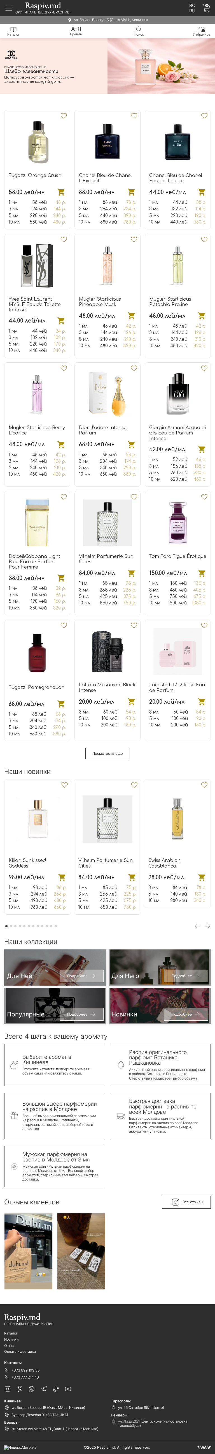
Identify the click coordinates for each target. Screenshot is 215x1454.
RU (192, 10)
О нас (9, 1345)
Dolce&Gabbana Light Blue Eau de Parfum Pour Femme (34, 562)
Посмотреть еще (107, 753)
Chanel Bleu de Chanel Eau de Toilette (175, 178)
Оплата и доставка (20, 1351)
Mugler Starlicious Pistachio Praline (170, 302)
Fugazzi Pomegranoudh (36, 687)
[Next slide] (207, 926)
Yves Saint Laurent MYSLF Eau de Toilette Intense (35, 304)
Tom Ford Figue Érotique (177, 556)
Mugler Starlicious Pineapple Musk (100, 302)
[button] (89, 97)
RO (192, 5)
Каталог (10, 1333)
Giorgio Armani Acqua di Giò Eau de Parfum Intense (177, 433)
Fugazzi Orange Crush (35, 175)
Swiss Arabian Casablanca (164, 863)
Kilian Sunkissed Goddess (27, 863)
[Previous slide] (197, 926)
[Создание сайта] (204, 1447)
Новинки (11, 1339)
